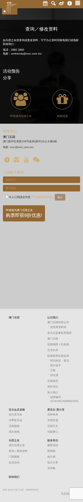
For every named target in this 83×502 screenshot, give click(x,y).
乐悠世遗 (52, 420)
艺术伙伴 (52, 350)
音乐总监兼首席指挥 (59, 332)
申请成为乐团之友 (21, 116)
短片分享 (52, 462)
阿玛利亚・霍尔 (59, 360)
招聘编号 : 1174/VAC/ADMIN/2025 (62, 399)
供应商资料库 (58, 327)
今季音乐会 (15, 420)
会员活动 (14, 462)
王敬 (53, 370)
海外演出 (52, 386)
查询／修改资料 (18, 450)
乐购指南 (14, 425)
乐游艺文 (52, 425)
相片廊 (51, 456)
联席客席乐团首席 (58, 355)
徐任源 (54, 375)
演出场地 (14, 431)
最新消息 (52, 445)
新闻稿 (51, 450)
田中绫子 (55, 365)
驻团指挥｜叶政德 (58, 344)
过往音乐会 (15, 414)
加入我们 (52, 392)
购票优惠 (62, 116)
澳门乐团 (14, 317)
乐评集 (51, 468)
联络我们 (14, 476)
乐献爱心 (52, 431)
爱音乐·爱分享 (55, 409)
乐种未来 (52, 414)
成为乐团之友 (17, 445)
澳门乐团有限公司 (58, 322)
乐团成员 (52, 380)
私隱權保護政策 (42, 197)
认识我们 (52, 317)
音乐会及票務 (17, 409)
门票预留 (14, 456)
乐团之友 (14, 440)
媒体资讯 (52, 440)
